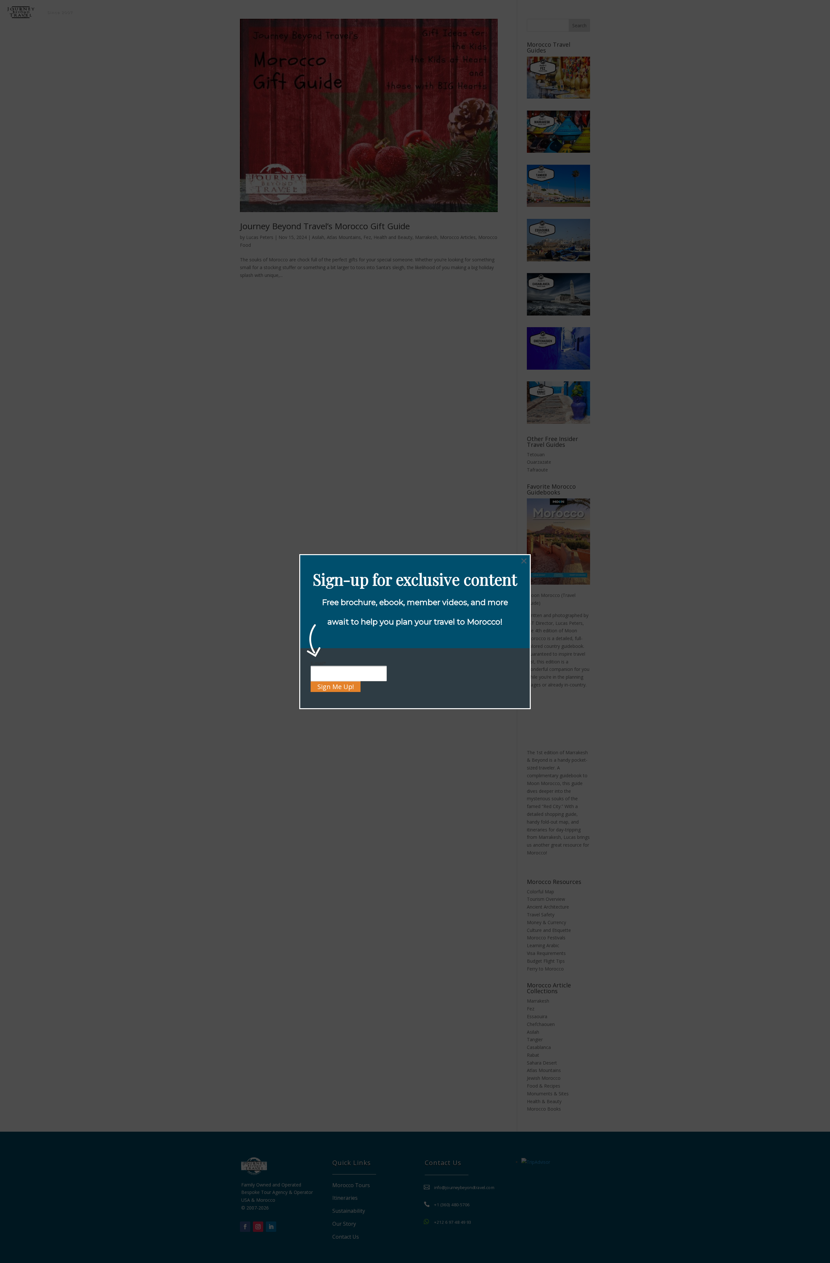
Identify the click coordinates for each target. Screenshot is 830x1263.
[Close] (524, 561)
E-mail (318, 663)
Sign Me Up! (335, 686)
